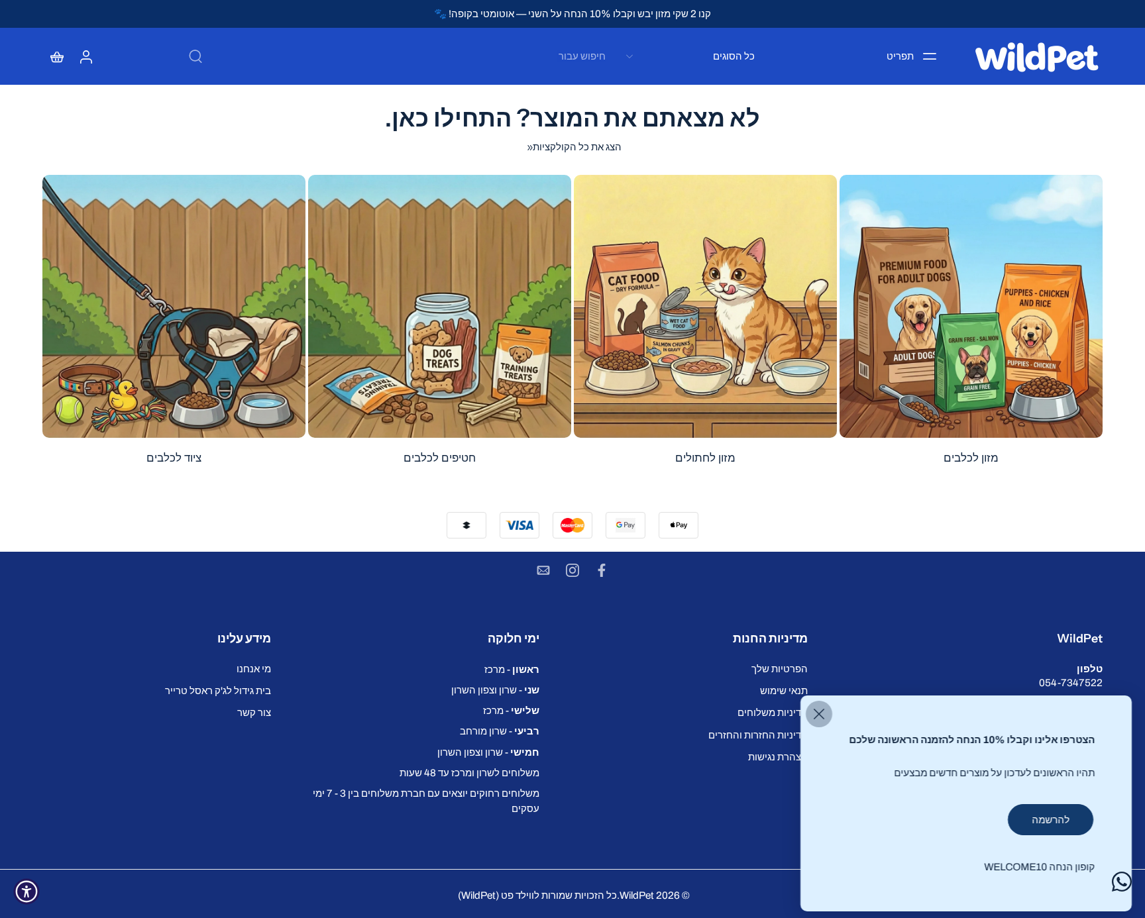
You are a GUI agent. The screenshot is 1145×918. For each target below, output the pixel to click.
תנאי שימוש (784, 690)
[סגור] (819, 714)
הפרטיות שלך (779, 668)
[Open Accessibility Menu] (26, 891)
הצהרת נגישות (778, 756)
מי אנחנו (254, 668)
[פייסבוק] (601, 570)
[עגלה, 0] (57, 56)
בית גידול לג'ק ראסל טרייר (218, 690)
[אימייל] (543, 570)
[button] (968, 638)
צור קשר (254, 712)
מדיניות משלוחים (772, 712)
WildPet (637, 895)
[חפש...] (195, 56)
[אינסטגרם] (572, 570)
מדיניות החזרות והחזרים (758, 734)
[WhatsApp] (1122, 882)
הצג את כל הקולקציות (577, 146)
